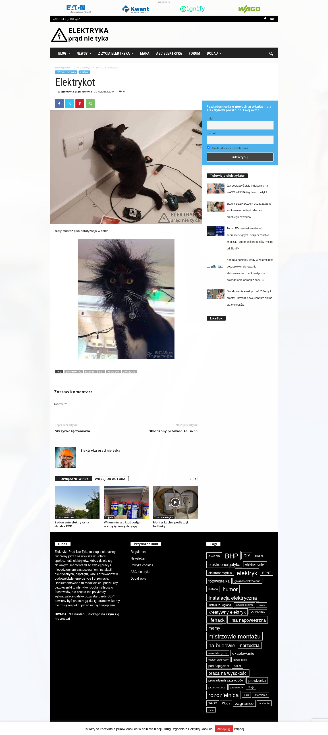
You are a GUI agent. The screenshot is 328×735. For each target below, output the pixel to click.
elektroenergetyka (224, 564)
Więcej (239, 729)
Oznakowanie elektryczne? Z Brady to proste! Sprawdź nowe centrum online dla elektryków (249, 298)
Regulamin (138, 551)
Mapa (144, 53)
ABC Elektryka (169, 53)
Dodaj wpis (138, 578)
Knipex (261, 605)
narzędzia (249, 645)
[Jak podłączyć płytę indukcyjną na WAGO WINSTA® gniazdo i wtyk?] (215, 188)
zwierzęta (129, 371)
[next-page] (195, 479)
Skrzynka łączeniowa (72, 431)
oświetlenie (240, 659)
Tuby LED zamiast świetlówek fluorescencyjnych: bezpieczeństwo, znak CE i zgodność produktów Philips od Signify (250, 238)
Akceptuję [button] (223, 729)
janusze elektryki (244, 604)
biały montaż (73, 371)
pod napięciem (218, 665)
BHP (232, 555)
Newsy (82, 53)
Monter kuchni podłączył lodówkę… (170, 524)
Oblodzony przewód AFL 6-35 (172, 431)
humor (230, 589)
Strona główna (62, 67)
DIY (246, 555)
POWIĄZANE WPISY (73, 479)
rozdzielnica (223, 695)
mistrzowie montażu (234, 636)
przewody (236, 687)
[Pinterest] (79, 103)
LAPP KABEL (258, 611)
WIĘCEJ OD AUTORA (110, 479)
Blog (62, 53)
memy (214, 628)
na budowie (221, 645)
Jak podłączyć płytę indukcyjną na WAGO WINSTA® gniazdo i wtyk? (247, 189)
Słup (246, 694)
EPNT (266, 572)
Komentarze (60, 404)
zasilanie (264, 703)
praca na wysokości (227, 673)
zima (211, 710)
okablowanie (243, 653)
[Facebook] (265, 19)
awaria (214, 555)
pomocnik (113, 371)
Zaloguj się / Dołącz (66, 19)
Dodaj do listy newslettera (229, 148)
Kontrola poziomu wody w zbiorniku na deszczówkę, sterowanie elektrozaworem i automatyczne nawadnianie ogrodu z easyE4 (250, 270)
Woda (226, 703)
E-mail (211, 133)
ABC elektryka (140, 571)
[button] (271, 53)
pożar (237, 666)
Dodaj (212, 53)
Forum (194, 53)
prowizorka (257, 680)
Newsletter (138, 558)
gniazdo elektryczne (247, 581)
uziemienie (260, 695)
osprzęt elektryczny (218, 659)
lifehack (216, 619)
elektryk (90, 371)
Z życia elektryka (114, 53)
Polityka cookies (142, 565)
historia (213, 589)
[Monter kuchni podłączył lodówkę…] (175, 502)
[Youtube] (272, 19)
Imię (210, 118)
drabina (259, 555)
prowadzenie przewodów (225, 680)
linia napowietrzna (247, 619)
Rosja (251, 687)
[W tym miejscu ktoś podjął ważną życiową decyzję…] (126, 502)
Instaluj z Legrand (219, 605)
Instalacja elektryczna (232, 597)
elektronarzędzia (220, 572)
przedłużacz (217, 687)
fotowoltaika (219, 581)
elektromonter (255, 564)
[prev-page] (190, 479)
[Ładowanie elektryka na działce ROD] (77, 502)
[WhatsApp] (90, 103)
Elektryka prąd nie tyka (77, 91)
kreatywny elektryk (227, 612)
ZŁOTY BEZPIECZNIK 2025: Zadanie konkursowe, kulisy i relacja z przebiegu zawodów (249, 210)
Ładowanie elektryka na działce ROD (72, 524)
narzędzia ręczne (217, 653)
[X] (69, 103)
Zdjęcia (99, 67)
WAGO (212, 703)
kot (101, 371)
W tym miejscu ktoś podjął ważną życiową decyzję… (122, 524)
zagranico (244, 703)
